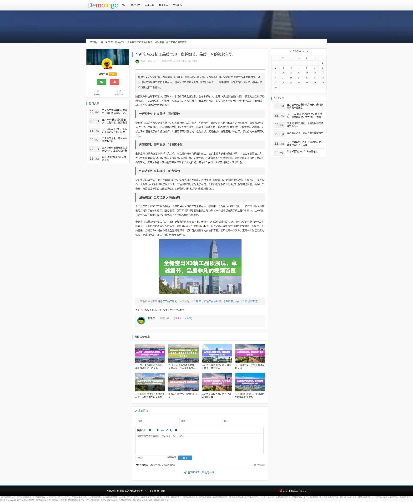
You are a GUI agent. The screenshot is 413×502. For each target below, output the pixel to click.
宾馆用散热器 (93, 500)
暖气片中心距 (9, 500)
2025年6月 (299, 51)
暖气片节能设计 (310, 497)
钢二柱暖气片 (64, 497)
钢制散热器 (176, 497)
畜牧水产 (135, 5)
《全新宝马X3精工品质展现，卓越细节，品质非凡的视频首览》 (226, 301)
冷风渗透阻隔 (95, 497)
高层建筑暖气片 (148, 497)
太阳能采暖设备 (283, 497)
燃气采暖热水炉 (8, 497)
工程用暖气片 (39, 497)
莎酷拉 (144, 61)
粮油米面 (163, 5)
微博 (189, 318)
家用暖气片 (297, 497)
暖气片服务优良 (190, 497)
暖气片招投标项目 (26, 500)
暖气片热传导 (205, 497)
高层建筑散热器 (220, 497)
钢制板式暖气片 (161, 500)
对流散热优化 (267, 497)
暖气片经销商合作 (109, 500)
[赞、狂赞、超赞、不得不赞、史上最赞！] (176, 430)
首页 (124, 5)
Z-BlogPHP (155, 491)
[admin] (107, 65)
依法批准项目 (163, 497)
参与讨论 (261, 465)
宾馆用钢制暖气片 (76, 500)
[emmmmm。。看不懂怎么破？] (171, 430)
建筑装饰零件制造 (237, 497)
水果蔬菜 (149, 5)
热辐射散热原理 (110, 497)
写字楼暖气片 (253, 497)
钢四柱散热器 (364, 497)
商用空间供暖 (125, 500)
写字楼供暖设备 (79, 497)
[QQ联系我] (114, 82)
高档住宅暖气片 (391, 497)
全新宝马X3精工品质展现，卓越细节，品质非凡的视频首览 (156, 42)
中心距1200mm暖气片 (129, 497)
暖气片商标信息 (24, 497)
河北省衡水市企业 (348, 497)
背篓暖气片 (51, 497)
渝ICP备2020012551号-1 (294, 491)
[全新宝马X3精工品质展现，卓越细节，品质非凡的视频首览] (200, 266)
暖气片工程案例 (59, 500)
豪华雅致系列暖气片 (328, 497)
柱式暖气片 (377, 497)
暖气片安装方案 (43, 500)
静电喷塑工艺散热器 (143, 500)
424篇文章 (164, 318)
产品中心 (177, 5)
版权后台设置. (136, 491)
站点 (177, 318)
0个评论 (193, 61)
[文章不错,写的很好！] (167, 430)
